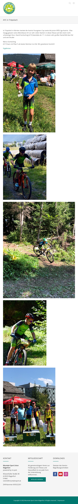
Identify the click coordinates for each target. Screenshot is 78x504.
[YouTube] (60, 474)
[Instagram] (66, 474)
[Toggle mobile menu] (74, 3)
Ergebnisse (7, 48)
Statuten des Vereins (60, 465)
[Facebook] (55, 474)
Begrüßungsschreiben (60, 468)
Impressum (61, 500)
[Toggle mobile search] (70, 3)
